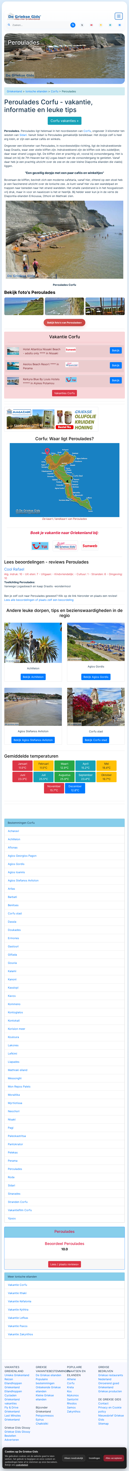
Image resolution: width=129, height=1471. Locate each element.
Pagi (10, 1127)
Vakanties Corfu (64, 393)
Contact (103, 1403)
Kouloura (13, 1037)
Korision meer (16, 1028)
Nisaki (12, 1119)
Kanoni (12, 979)
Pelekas (13, 1152)
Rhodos (72, 1403)
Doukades (14, 930)
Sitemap (103, 1423)
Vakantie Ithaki (17, 1293)
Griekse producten (110, 1391)
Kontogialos (15, 1012)
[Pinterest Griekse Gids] (120, 25)
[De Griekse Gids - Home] (23, 16)
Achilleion (14, 839)
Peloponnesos (45, 1415)
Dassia (12, 921)
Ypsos (12, 1218)
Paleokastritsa (17, 1136)
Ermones (13, 938)
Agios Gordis (16, 864)
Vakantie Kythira (18, 1309)
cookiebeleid (22, 1465)
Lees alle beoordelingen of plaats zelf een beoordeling (39, 600)
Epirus (40, 1419)
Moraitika (14, 1094)
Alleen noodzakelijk (73, 1458)
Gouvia (12, 963)
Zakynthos (73, 1411)
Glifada (12, 954)
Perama (12, 1160)
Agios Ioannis (16, 872)
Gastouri (13, 946)
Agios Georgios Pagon (22, 855)
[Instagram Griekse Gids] (101, 25)
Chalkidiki (42, 1423)
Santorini (72, 1399)
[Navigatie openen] (119, 16)
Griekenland (14, 91)
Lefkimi (12, 1053)
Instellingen (94, 1458)
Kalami (12, 971)
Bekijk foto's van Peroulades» (64, 322)
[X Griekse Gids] (82, 25)
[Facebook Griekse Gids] (110, 25)
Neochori (13, 1111)
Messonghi (15, 1078)
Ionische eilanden (36, 91)
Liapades (13, 1061)
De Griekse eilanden (48, 1375)
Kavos (12, 995)
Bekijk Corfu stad (96, 740)
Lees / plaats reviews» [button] (64, 1264)
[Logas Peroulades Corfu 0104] (64, 306)
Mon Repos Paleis (19, 1086)
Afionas (12, 847)
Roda (11, 1177)
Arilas (11, 888)
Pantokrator (15, 1144)
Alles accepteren (114, 1458)
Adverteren (12, 1439)
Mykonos (73, 1395)
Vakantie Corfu (17, 1284)
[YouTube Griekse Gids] (91, 25)
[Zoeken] (72, 25)
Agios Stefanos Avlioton (23, 880)
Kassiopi (13, 987)
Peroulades (15, 1169)
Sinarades (14, 1193)
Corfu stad (15, 913)
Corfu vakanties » (65, 121)
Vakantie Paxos (17, 1326)
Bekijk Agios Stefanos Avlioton (33, 740)
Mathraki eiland (17, 1070)
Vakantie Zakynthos (20, 1334)
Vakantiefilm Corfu (20, 1210)
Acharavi (13, 831)
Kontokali (14, 1020)
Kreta (70, 1387)
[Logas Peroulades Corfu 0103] (105, 306)
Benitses (13, 905)
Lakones (13, 1045)
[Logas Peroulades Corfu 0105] (24, 306)
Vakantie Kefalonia (19, 1301)
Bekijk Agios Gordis (95, 677)
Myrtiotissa (15, 1103)
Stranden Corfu (18, 1202)
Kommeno (14, 1004)
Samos (71, 1407)
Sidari (23, 135)
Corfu (54, 91)
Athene (71, 1379)
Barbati (12, 897)
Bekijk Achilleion (33, 677)
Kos (69, 1391)
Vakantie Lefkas (18, 1317)
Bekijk (116, 350)
